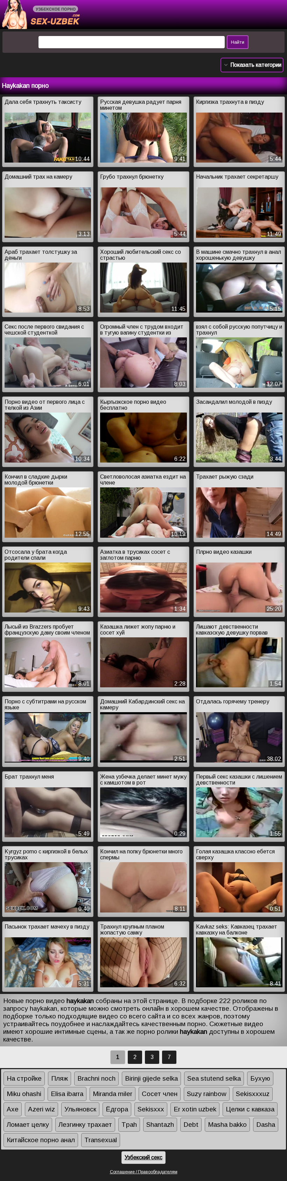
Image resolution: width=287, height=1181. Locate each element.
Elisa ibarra (67, 1093)
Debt (190, 1124)
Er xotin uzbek (195, 1109)
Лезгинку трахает (85, 1124)
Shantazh (160, 1124)
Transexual (100, 1140)
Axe (13, 1109)
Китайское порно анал (41, 1140)
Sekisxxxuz (253, 1093)
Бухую (260, 1078)
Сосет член (159, 1093)
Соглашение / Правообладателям (143, 1171)
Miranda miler (112, 1093)
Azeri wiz (41, 1109)
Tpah (129, 1124)
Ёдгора (117, 1109)
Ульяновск (80, 1109)
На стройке (24, 1078)
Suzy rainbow (206, 1093)
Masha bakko (227, 1124)
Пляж (59, 1078)
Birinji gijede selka (151, 1078)
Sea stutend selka (214, 1078)
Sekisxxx (151, 1109)
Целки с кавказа (250, 1109)
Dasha (265, 1124)
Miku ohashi (24, 1093)
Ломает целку (28, 1124)
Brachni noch (96, 1078)
